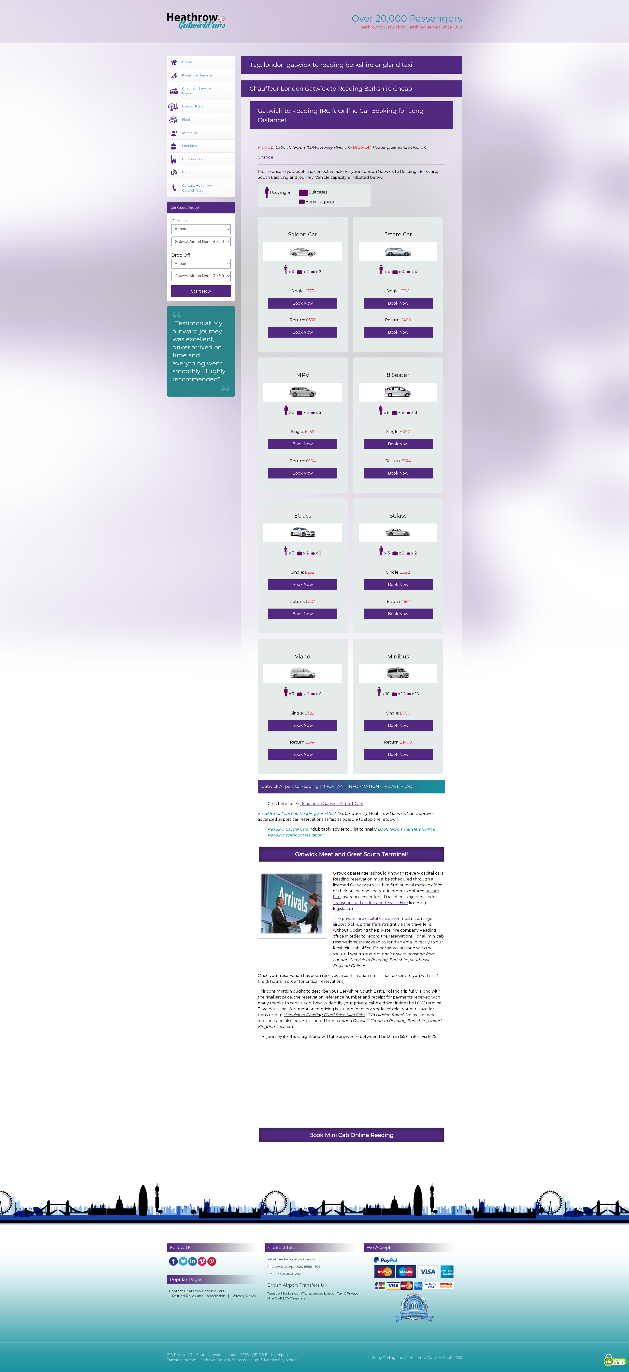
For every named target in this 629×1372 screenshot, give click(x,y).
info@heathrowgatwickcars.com (293, 1259)
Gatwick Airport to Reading (289, 786)
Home (187, 62)
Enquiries (189, 146)
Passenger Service (197, 75)
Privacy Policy (244, 1296)
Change (265, 157)
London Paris (192, 106)
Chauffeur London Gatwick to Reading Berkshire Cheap (331, 88)
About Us (189, 133)
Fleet (186, 119)
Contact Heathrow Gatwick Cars (197, 187)
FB (173, 1261)
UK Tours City (192, 159)
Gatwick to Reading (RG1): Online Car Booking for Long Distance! (341, 115)
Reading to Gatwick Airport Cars (331, 803)
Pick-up (179, 221)
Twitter (183, 1261)
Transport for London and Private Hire (370, 902)
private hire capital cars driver (371, 918)
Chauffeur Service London (196, 90)
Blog (186, 172)
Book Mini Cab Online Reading (351, 1135)
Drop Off (180, 255)
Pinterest (211, 1261)
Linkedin (192, 1261)
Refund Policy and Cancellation (198, 1296)
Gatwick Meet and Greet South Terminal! (351, 854)
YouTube (202, 1261)
